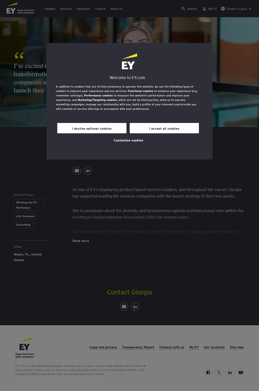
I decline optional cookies (92, 128)
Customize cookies (128, 140)
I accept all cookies (164, 128)
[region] (129, 101)
